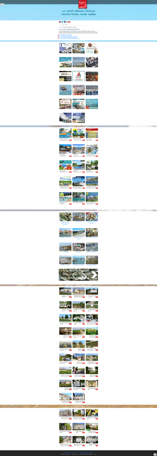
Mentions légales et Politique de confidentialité (85, 454)
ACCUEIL (60, 27)
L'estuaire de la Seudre (78, 265)
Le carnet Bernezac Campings (65, 35)
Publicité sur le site (74, 454)
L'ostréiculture (78, 221)
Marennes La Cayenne (65, 237)
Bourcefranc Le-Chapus (91, 237)
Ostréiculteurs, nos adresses (91, 222)
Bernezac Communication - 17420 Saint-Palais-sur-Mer (78, 452)
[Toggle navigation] (3, 4)
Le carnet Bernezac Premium (65, 34)
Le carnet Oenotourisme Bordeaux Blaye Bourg (69, 38)
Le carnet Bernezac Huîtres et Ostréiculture (68, 36)
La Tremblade (65, 252)
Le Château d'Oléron (91, 265)
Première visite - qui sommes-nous (65, 454)
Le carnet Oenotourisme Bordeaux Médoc (68, 37)
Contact (95, 454)
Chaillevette (78, 252)
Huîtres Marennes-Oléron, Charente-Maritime (65, 223)
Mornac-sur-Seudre (91, 252)
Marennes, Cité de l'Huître (78, 238)
